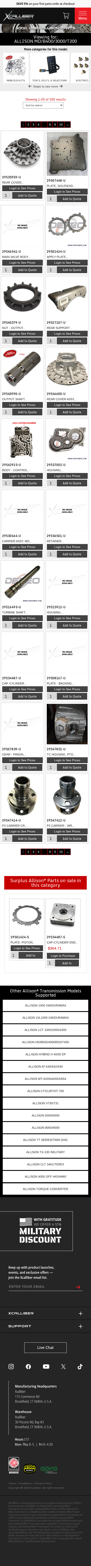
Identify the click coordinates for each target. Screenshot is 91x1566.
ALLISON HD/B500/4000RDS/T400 (45, 1042)
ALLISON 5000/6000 (45, 1115)
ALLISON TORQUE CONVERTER (45, 1189)
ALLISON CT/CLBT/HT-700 (45, 1091)
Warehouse (23, 1411)
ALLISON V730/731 (45, 1103)
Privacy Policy (43, 1483)
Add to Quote (27, 195)
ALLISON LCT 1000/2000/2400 (45, 1030)
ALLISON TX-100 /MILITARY (45, 1152)
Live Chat (45, 1347)
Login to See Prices (22, 188)
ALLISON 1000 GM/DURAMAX (45, 1005)
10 (61, 124)
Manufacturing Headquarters (36, 1386)
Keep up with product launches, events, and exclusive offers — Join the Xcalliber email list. (31, 1272)
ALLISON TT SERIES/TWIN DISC (45, 1140)
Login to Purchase (63, 955)
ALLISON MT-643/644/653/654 (45, 1078)
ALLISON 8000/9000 (45, 1127)
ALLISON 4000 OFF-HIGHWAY (45, 1176)
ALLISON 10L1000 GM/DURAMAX (45, 1017)
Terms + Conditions (20, 1483)
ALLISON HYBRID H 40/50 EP (45, 1054)
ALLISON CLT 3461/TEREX (45, 1164)
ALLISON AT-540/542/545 (45, 1066)
